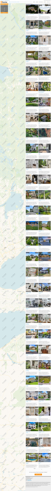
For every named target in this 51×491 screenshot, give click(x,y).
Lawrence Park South (41, 308)
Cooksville (27, 323)
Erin (39, 185)
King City (40, 122)
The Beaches (40, 416)
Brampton (40, 200)
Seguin (39, 153)
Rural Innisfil (27, 447)
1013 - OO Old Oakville (28, 45)
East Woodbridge (28, 246)
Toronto (40, 30)
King (39, 123)
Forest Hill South (28, 76)
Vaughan (27, 30)
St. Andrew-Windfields (28, 184)
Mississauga (40, 169)
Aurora (39, 262)
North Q (40, 246)
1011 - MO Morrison (41, 14)
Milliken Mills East (28, 308)
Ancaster (27, 385)
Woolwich (40, 76)
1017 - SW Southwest (41, 277)
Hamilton (27, 386)
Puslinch (27, 355)
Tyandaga (40, 354)
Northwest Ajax (40, 385)
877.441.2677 (3, 0)
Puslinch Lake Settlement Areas (29, 354)
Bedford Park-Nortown (28, 153)
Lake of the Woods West (41, 91)
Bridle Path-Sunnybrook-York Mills (30, 14)
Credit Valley (27, 215)
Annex (27, 91)
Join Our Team (38, 474)
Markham (27, 463)
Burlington (27, 61)
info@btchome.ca (7, 0)
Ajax (39, 386)
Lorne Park (40, 323)
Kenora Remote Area (41, 92)
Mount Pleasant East (41, 107)
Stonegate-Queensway (41, 447)
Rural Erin (27, 107)
